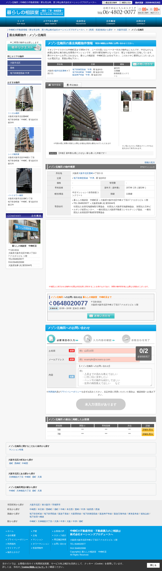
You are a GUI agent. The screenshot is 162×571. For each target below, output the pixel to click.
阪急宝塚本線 (120, 513)
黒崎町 (17, 463)
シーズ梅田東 (13, 154)
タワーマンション (41, 544)
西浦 (97, 509)
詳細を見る (148, 429)
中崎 (62, 509)
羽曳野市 (56, 504)
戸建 (35, 531)
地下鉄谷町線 (78, 72)
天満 (39, 477)
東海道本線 (133, 513)
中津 (89, 69)
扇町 (11, 463)
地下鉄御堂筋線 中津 (19, 73)
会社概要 (11, 535)
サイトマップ (13, 548)
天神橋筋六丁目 (16, 477)
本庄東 (41, 509)
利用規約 (52, 392)
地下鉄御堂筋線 (79, 69)
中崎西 (25, 463)
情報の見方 (150, 162)
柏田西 (90, 509)
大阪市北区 (58, 71)
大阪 (69, 521)
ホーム (10, 531)
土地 (35, 535)
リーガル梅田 (13, 113)
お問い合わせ (60, 544)
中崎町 (88, 72)
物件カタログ (13, 552)
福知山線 (145, 513)
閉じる (153, 565)
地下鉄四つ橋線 (37, 517)
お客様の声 (59, 531)
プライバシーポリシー (71, 392)
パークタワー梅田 (15, 195)
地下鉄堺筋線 (50, 513)
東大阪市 (46, 504)
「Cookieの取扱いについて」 (32, 567)
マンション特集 (16, 450)
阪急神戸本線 (78, 75)
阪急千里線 (63, 513)
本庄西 (70, 509)
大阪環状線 (76, 513)
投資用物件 (38, 548)
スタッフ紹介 (60, 535)
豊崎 (64, 71)
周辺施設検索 (60, 539)
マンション (38, 539)
